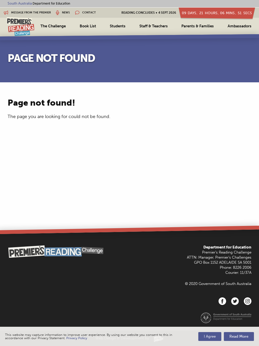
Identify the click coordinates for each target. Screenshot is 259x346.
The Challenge (53, 26)
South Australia (20, 3)
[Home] (20, 26)
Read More (238, 336)
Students (117, 26)
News (65, 12)
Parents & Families (197, 26)
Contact (88, 12)
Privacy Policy (76, 338)
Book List (88, 26)
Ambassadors (239, 26)
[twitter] (235, 301)
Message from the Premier (30, 12)
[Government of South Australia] (226, 317)
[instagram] (247, 301)
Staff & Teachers (153, 26)
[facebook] (222, 301)
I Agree (210, 336)
